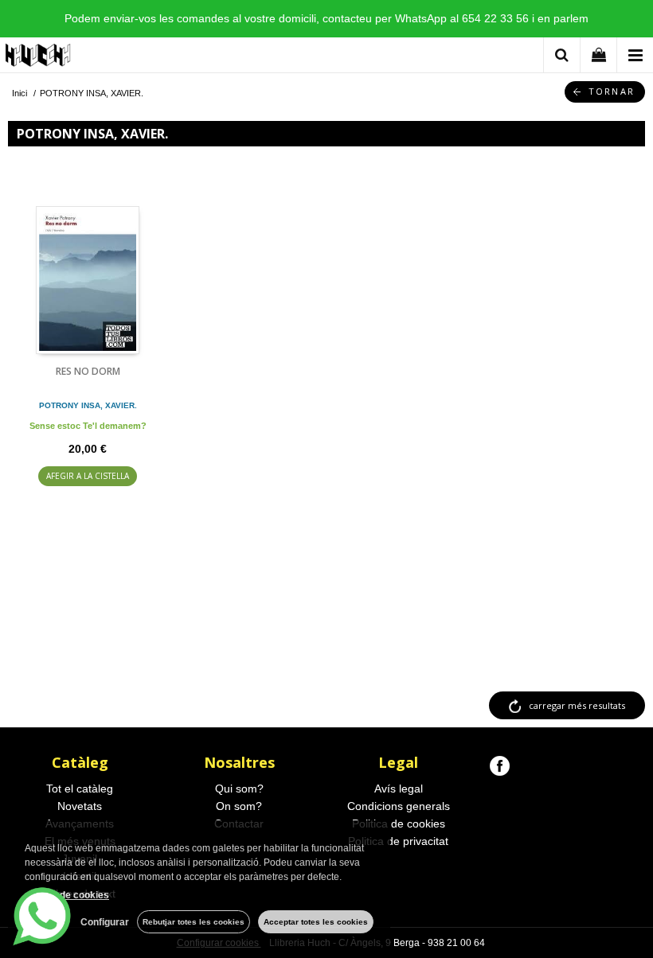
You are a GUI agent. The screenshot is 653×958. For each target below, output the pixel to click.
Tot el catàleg (79, 788)
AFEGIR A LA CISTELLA (87, 475)
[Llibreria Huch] (38, 57)
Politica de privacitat (398, 841)
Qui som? (239, 788)
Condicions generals (398, 806)
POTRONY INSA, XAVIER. (88, 405)
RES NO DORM (88, 371)
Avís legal (398, 788)
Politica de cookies (398, 823)
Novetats (79, 806)
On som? (239, 806)
